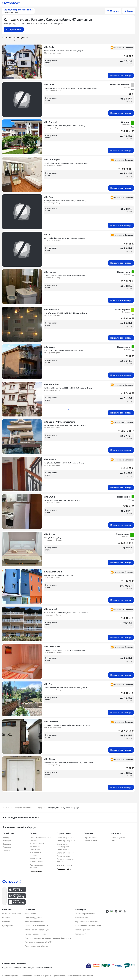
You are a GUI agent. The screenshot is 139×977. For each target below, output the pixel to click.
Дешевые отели (91, 840)
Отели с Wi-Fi (63, 849)
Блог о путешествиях (34, 921)
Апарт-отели (35, 858)
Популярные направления (36, 925)
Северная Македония (23, 807)
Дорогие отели (90, 837)
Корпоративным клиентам (86, 921)
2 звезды (7, 847)
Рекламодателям (82, 930)
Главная (6, 807)
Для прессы (7, 925)
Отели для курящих (65, 865)
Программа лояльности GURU (38, 942)
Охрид (39, 807)
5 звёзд (6, 837)
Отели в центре (118, 837)
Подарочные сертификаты (36, 946)
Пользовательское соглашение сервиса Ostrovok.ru (48, 938)
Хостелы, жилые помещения (37, 844)
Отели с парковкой (65, 837)
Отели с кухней (63, 856)
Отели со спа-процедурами (63, 845)
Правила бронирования (35, 934)
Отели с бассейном (65, 853)
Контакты (6, 917)
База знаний (30, 913)
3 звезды (7, 844)
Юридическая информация (37, 930)
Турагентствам (81, 917)
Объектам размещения (85, 913)
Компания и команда (11, 913)
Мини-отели (35, 849)
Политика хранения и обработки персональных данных (26, 975)
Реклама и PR (81, 934)
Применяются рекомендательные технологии (73, 975)
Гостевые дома (36, 862)
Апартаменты (36, 852)
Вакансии (6, 921)
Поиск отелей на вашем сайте (88, 925)
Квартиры (34, 855)
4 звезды (7, 840)
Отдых (113, 840)
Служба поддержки (33, 917)
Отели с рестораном (66, 840)
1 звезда (6, 850)
